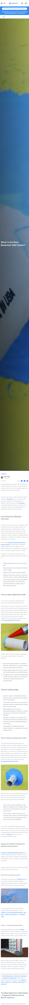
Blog (4, 16)
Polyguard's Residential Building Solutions (12, 852)
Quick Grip (3, 984)
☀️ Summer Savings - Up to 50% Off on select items (14, 8)
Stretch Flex (20, 879)
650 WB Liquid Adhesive (9, 978)
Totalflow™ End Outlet (6, 912)
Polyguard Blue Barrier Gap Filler (9, 761)
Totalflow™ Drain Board (11, 914)
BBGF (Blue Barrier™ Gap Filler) (12, 976)
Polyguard (9, 834)
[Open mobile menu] (2, 3)
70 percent (21, 503)
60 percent (10, 499)
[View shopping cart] (25, 3)
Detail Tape (24, 976)
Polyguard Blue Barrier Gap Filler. (12, 620)
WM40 (22, 929)
